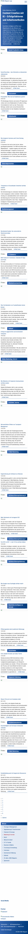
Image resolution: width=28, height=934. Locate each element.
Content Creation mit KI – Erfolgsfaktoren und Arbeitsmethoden (13, 16)
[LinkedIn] (5, 903)
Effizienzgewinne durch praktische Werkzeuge (12, 629)
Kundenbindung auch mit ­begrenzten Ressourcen (13, 773)
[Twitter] (12, 903)
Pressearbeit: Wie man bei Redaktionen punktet (13, 97)
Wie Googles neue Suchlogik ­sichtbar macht (12, 583)
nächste (4, 817)
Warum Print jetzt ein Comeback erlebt (11, 699)
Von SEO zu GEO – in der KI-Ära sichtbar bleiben (13, 542)
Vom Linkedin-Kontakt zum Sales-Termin (11, 653)
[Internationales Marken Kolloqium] (8, 918)
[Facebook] (2, 903)
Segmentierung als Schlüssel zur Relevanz (12, 474)
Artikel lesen (17, 44)
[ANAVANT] (8, 913)
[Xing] (8, 903)
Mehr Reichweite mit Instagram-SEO (10, 517)
